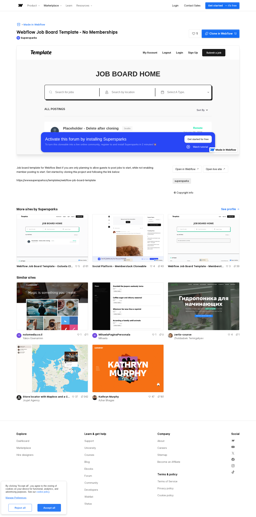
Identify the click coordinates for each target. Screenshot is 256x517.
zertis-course (182, 334)
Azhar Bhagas (106, 400)
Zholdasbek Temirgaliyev (189, 338)
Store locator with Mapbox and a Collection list (46, 396)
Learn (69, 5)
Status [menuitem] (88, 503)
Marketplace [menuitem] (24, 448)
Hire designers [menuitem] (25, 455)
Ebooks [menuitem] (88, 468)
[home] (20, 6)
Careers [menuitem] (162, 448)
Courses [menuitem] (89, 455)
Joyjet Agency (31, 400)
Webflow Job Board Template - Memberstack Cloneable (196, 266)
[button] (33, 5)
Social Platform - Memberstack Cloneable (119, 266)
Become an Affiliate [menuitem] (168, 462)
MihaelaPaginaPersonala (114, 334)
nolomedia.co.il (32, 334)
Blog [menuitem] (87, 462)
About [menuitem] (160, 441)
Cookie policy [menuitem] (165, 495)
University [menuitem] (90, 448)
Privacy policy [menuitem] (165, 488)
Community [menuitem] (91, 482)
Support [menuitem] (89, 441)
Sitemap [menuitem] (162, 455)
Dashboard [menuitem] (23, 441)
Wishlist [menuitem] (88, 496)
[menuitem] (233, 440)
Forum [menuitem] (88, 475)
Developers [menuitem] (91, 489)
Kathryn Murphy (109, 396)
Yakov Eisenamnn (33, 338)
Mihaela (103, 338)
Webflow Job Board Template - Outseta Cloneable (45, 266)
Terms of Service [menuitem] (167, 481)
